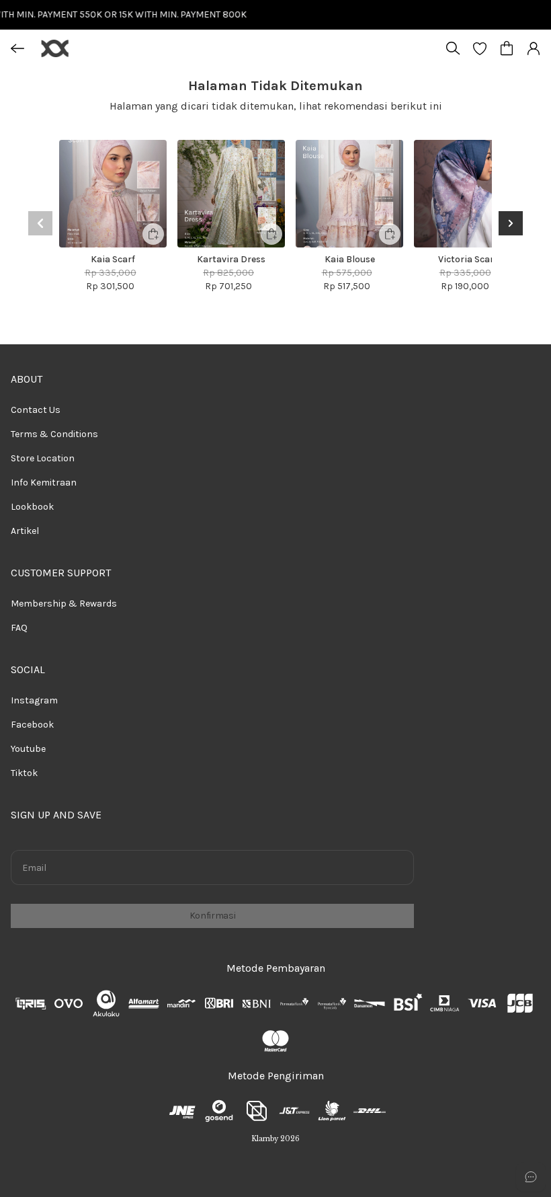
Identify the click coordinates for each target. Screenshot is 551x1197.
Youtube (28, 749)
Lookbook (32, 506)
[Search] (453, 48)
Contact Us (35, 410)
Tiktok (24, 773)
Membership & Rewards (64, 603)
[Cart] (507, 48)
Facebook (32, 724)
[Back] (17, 48)
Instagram (34, 700)
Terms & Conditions (54, 434)
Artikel (25, 531)
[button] (480, 48)
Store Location (43, 458)
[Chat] (531, 1177)
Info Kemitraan (44, 482)
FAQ (19, 627)
